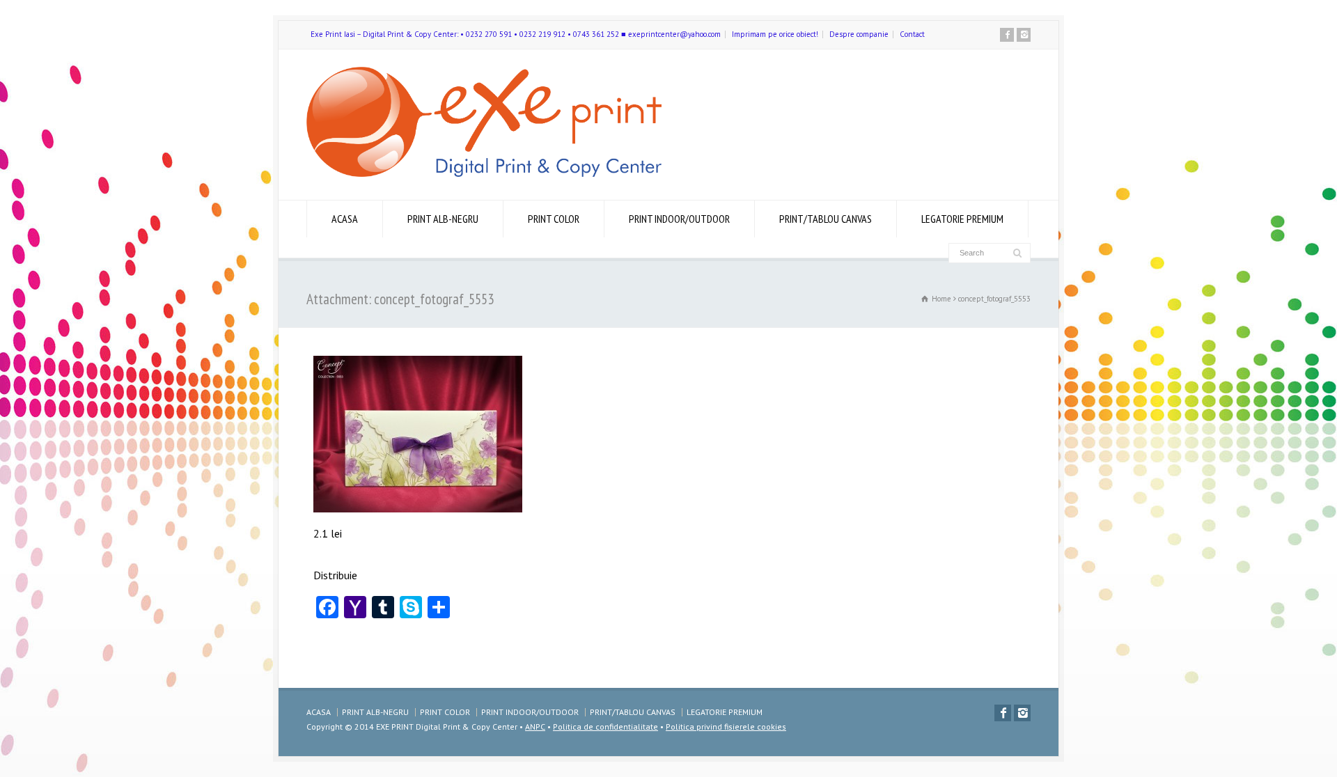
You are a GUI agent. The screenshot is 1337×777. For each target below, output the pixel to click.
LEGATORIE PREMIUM (962, 219)
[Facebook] (1007, 35)
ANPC (535, 726)
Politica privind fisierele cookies (726, 726)
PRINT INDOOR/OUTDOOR (679, 219)
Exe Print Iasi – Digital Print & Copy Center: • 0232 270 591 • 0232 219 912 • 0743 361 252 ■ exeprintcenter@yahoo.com (516, 34)
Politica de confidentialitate (605, 726)
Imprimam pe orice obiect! (775, 34)
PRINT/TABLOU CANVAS (825, 219)
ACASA (344, 219)
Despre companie (859, 34)
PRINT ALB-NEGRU (442, 219)
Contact (912, 34)
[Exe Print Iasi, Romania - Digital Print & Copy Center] (484, 173)
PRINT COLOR (553, 219)
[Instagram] (1024, 35)
